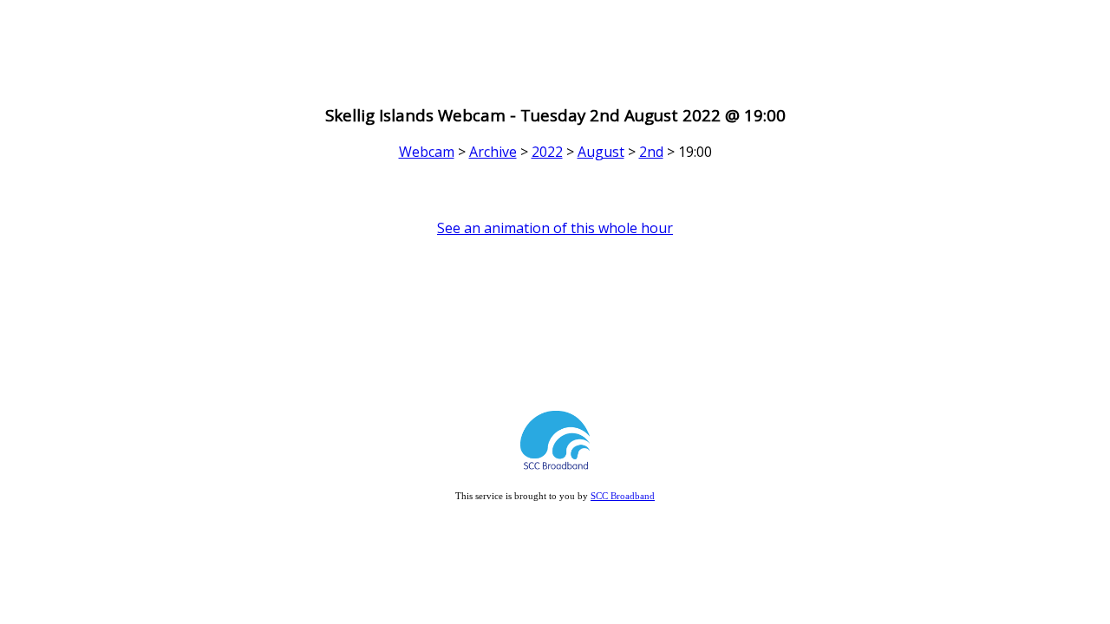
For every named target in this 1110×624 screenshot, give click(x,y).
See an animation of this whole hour (555, 227)
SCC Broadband (623, 496)
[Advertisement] (555, 46)
